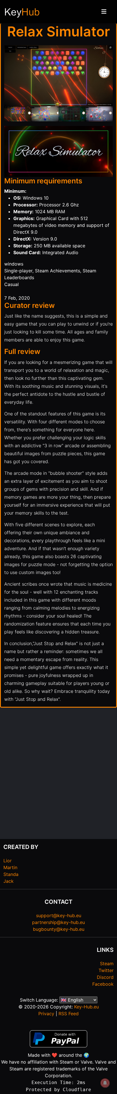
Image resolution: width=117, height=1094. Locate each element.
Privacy (46, 1013)
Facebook (103, 984)
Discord (105, 977)
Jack (8, 881)
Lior (7, 860)
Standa (10, 874)
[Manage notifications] (105, 1082)
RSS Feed (68, 1013)
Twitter (106, 970)
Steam (107, 963)
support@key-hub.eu (58, 915)
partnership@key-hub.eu (58, 922)
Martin (10, 867)
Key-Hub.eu (86, 1007)
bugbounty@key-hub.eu (58, 929)
